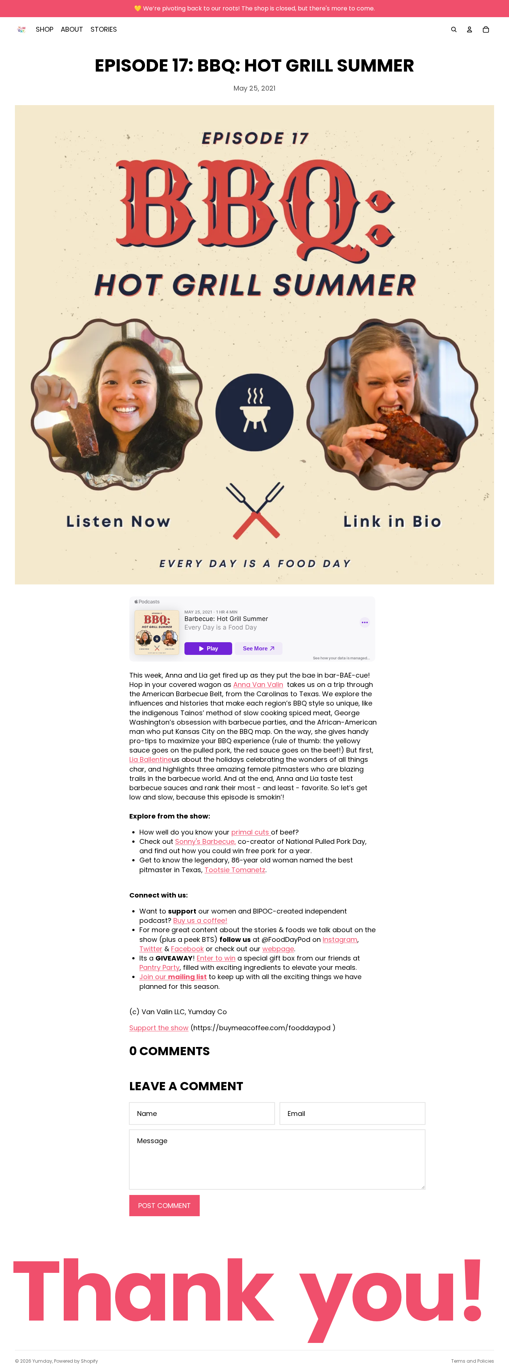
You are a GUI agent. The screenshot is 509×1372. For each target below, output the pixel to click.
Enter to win (216, 958)
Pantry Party (159, 967)
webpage (278, 948)
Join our (173, 976)
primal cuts (251, 832)
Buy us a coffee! (200, 920)
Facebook (187, 948)
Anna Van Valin (258, 684)
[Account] (469, 29)
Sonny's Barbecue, (205, 841)
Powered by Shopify (76, 1361)
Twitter (150, 948)
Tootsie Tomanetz (235, 869)
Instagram (340, 939)
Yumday (42, 1361)
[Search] (454, 29)
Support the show (159, 1027)
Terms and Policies (472, 1361)
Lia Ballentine (150, 759)
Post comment (164, 1205)
